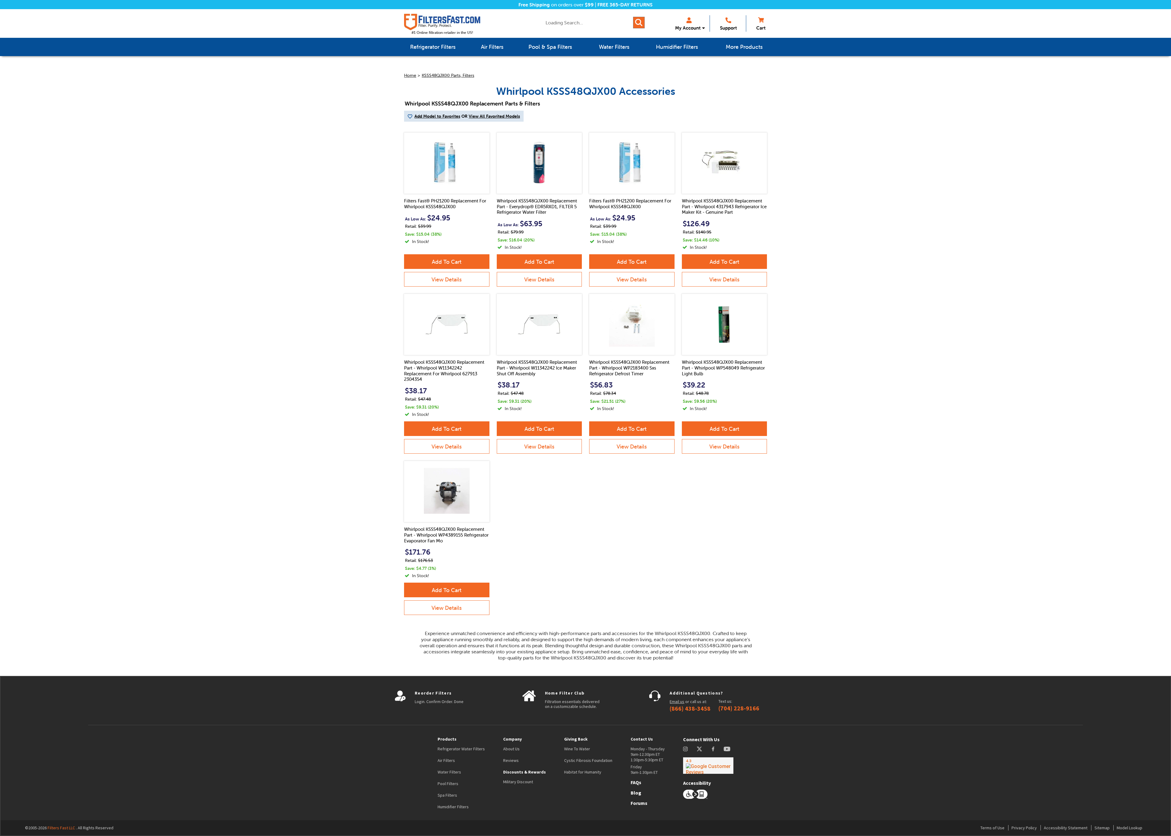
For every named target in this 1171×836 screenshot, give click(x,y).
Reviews (511, 760)
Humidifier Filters (453, 806)
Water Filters (449, 772)
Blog (636, 793)
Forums (639, 803)
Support (728, 28)
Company (512, 739)
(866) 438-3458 (690, 709)
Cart (760, 28)
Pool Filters (448, 783)
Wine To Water (577, 749)
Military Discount (518, 781)
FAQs (636, 782)
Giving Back (576, 739)
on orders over (556, 5)
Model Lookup (1129, 828)
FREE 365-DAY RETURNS (625, 5)
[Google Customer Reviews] (708, 765)
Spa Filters (447, 795)
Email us (677, 701)
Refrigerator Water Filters (461, 749)
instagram (685, 749)
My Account (687, 28)
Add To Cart (446, 261)
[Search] (639, 22)
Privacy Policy (1024, 828)
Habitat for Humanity (582, 772)
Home (410, 75)
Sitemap (1102, 828)
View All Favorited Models (494, 116)
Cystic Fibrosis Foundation (588, 760)
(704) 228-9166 (738, 708)
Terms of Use (992, 828)
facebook (713, 749)
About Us (511, 749)
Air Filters (446, 760)
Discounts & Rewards (524, 772)
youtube (727, 749)
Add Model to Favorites (437, 116)
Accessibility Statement (1065, 828)
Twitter (700, 749)
